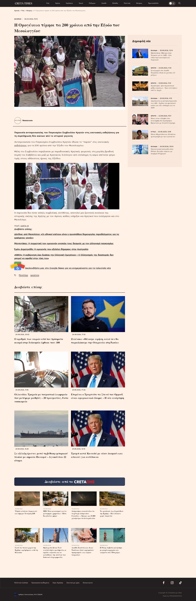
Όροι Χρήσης (58, 583)
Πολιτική (127, 3)
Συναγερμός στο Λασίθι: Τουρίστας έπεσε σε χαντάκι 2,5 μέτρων (163, 72)
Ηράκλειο (69, 3)
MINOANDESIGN (175, 596)
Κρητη (153, 68)
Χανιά (81, 3)
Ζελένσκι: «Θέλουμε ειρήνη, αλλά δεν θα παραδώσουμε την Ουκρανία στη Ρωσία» (95, 340)
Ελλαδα (154, 50)
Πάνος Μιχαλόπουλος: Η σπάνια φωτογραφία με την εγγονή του (163, 135)
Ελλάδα (115, 3)
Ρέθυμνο (92, 3)
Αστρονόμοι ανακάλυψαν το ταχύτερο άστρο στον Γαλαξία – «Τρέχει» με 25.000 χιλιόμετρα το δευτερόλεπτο (83, 514)
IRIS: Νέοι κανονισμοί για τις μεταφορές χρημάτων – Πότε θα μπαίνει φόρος (55, 513)
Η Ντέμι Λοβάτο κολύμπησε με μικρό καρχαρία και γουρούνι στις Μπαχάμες (111, 550)
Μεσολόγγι (23, 275)
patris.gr (25, 226)
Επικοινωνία (88, 583)
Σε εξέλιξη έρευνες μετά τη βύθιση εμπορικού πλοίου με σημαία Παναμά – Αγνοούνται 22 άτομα (41, 457)
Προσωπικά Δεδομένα (40, 583)
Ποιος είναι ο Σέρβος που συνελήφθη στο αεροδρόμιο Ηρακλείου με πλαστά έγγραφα (163, 120)
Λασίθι (103, 3)
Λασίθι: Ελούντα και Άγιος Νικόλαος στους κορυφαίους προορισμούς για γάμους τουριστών (83, 551)
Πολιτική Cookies (21, 583)
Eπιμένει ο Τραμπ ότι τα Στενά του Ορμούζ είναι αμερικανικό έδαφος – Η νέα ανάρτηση (97, 396)
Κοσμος (17, 19)
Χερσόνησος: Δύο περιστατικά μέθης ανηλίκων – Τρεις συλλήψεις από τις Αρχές (164, 87)
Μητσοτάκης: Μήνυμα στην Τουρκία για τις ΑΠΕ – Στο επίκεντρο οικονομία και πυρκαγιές (161, 56)
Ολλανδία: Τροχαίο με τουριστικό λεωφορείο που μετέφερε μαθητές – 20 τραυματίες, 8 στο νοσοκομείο (41, 398)
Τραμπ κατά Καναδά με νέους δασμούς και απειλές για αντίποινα (97, 455)
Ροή (47, 3)
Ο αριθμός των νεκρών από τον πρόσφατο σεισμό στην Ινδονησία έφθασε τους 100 (38, 340)
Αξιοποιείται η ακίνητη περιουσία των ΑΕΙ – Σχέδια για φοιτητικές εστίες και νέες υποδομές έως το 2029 (164, 104)
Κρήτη (57, 3)
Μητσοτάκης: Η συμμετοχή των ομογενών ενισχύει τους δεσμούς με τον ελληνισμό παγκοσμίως (64, 243)
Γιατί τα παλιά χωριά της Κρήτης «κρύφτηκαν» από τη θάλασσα (26, 550)
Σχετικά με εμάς (73, 583)
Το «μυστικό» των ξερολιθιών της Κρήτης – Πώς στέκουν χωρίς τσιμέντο (111, 513)
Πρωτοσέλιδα (153, 3)
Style (153, 132)
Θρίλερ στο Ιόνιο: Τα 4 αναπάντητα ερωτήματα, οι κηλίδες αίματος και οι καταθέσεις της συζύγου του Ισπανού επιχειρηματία (54, 552)
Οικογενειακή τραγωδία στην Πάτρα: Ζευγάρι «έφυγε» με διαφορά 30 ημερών (162, 151)
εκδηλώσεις (20, 146)
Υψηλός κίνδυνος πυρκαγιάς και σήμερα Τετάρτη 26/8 (26, 512)
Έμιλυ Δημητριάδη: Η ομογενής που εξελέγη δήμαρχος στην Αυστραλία (51, 249)
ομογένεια (34, 275)
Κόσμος (139, 3)
